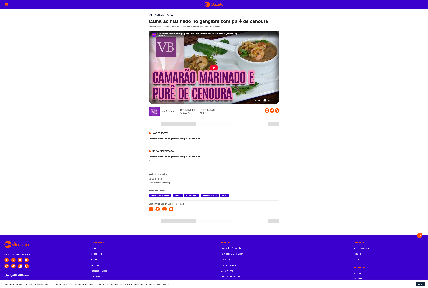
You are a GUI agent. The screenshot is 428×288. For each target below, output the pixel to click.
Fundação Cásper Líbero (232, 248)
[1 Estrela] (150, 179)
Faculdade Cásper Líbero (232, 254)
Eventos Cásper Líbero (231, 277)
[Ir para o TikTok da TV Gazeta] (13, 266)
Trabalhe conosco (99, 271)
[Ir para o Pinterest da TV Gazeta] (6, 266)
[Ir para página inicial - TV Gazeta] (214, 4)
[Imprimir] (267, 110)
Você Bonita (168, 111)
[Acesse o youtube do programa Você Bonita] (171, 209)
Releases (357, 279)
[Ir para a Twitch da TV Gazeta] (27, 266)
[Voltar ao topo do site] (419, 235)
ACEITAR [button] (421, 284)
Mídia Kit (357, 254)
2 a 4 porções (191, 195)
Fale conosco (97, 265)
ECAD (94, 259)
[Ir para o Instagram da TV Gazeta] (27, 260)
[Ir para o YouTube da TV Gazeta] (20, 260)
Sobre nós (95, 248)
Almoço (177, 195)
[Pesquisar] (422, 4)
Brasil (224, 195)
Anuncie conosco (361, 248)
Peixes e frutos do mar (159, 195)
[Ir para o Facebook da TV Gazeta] (272, 110)
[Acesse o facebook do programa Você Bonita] (151, 209)
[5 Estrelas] (161, 179)
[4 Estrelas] (158, 179)
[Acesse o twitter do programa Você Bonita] (157, 209)
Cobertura (357, 259)
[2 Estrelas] (153, 179)
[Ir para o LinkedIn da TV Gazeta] (20, 266)
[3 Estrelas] (155, 179)
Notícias (357, 273)
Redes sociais (97, 254)
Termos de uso (97, 277)
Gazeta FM (226, 259)
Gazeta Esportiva (228, 265)
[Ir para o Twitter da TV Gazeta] (277, 110)
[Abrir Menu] (6, 4)
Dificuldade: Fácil (209, 195)
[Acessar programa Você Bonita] (154, 111)
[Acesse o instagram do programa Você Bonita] (164, 209)
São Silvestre (227, 271)
